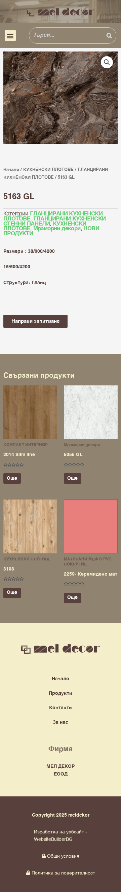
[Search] (109, 35)
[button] (10, 35)
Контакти (60, 708)
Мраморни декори (57, 229)
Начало (11, 170)
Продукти (60, 693)
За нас (60, 722)
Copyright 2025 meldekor (60, 815)
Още (12, 478)
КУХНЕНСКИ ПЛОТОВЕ (48, 170)
